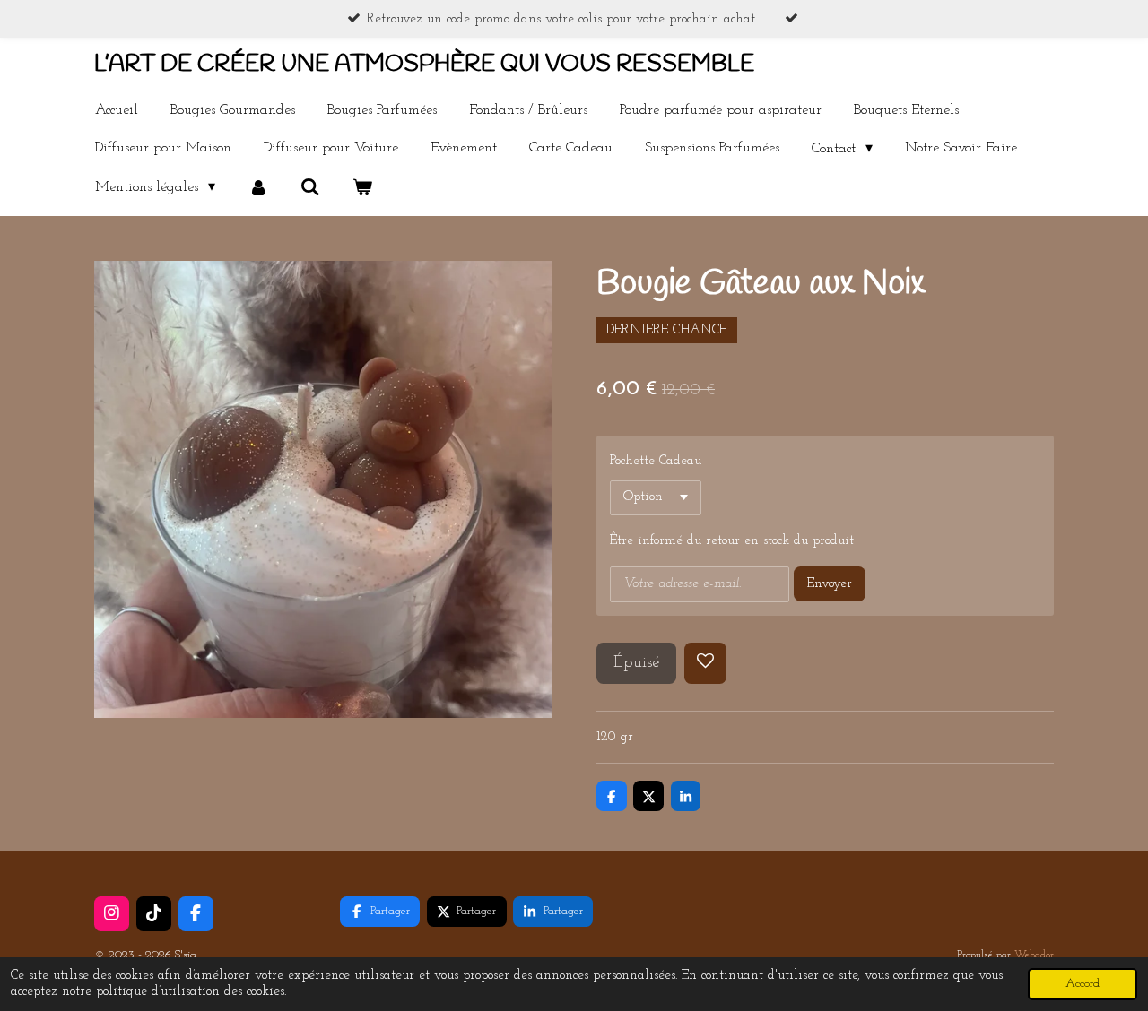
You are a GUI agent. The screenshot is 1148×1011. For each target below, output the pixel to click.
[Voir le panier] (362, 187)
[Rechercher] (310, 187)
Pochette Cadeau (655, 461)
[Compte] (257, 187)
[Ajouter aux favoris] (705, 664)
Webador (1034, 955)
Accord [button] (1082, 983)
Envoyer (829, 584)
